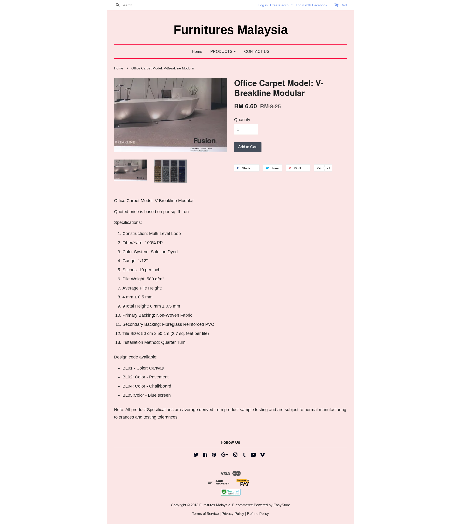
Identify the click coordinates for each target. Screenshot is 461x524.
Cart (343, 5)
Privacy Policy (233, 514)
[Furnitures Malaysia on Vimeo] (262, 455)
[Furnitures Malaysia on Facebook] (205, 455)
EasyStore (281, 505)
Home (197, 51)
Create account (281, 5)
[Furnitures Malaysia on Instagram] (235, 455)
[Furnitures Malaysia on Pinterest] (214, 455)
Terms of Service (205, 514)
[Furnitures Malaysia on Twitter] (196, 455)
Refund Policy (258, 514)
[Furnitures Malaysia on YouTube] (253, 455)
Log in (263, 5)
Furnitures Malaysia (231, 30)
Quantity (242, 119)
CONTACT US (256, 51)
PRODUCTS (221, 51)
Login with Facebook (311, 5)
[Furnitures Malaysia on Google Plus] (224, 455)
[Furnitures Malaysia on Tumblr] (244, 455)
